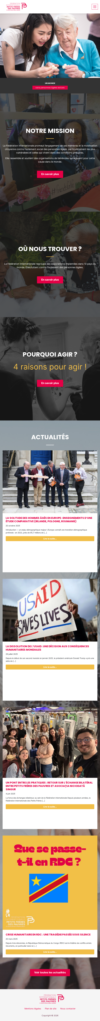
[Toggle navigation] (95, 6)
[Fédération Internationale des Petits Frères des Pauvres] (15, 6)
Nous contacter (68, 1008)
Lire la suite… (50, 538)
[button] (50, 174)
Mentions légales (32, 1008)
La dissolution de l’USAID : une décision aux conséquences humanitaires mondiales (47, 648)
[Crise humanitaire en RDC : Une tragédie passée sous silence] (50, 882)
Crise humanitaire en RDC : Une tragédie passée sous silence (48, 934)
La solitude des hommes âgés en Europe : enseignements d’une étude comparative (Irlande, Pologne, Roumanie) (49, 519)
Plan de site (50, 1008)
